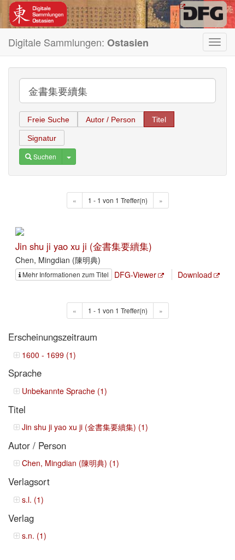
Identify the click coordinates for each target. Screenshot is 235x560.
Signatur (41, 138)
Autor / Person (111, 119)
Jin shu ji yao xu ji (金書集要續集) (83, 246)
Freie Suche (48, 119)
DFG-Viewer (135, 274)
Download (195, 274)
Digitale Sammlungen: (78, 42)
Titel (159, 119)
